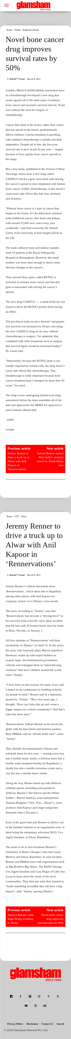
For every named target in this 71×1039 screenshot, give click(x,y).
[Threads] (35, 1006)
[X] (58, 996)
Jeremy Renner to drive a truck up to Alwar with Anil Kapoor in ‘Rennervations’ (18, 461)
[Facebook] (20, 996)
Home (9, 30)
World (17, 30)
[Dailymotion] (11, 996)
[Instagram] (39, 996)
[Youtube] (26, 1006)
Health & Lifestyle (31, 30)
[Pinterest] (48, 996)
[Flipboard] (30, 996)
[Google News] (44, 1006)
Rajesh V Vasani (17, 79)
